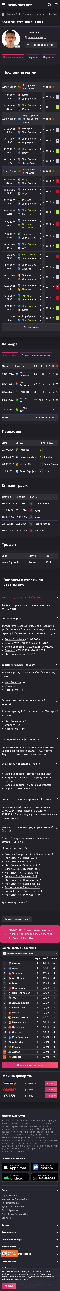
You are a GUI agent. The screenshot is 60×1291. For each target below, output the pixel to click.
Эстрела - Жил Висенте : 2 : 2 (22, 887)
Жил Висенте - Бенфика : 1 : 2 (22, 883)
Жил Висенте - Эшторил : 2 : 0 (22, 865)
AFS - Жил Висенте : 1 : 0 (19, 861)
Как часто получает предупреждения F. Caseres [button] (27, 828)
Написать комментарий (17, 919)
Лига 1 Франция (10, 1210)
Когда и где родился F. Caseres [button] (21, 597)
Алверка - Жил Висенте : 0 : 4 (22, 869)
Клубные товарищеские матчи (30, 118)
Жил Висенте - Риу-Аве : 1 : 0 (22, 894)
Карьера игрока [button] (12, 618)
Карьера (33, 57)
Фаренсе (10, 650)
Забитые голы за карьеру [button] (18, 664)
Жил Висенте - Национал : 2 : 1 (23, 880)
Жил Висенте (13, 654)
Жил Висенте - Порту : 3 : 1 (21, 857)
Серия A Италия (10, 1195)
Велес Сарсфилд (15, 639)
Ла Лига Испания (11, 1203)
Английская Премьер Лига (15, 1199)
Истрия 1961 (12, 643)
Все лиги (6, 1218)
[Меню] (3, 4)
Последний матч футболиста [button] (20, 739)
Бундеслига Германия (13, 1206)
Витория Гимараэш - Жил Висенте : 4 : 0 (29, 854)
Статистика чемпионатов (36, 355)
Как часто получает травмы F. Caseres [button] (26, 799)
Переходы (48, 57)
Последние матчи (13, 57)
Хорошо (9, 1285)
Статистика (9, 355)
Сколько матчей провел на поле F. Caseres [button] (24, 702)
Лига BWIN (28, 88)
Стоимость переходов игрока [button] (21, 763)
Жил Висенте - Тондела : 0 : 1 (22, 872)
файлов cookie (21, 1279)
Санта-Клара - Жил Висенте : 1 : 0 (25, 891)
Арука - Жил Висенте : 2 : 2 (21, 876)
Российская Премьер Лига (15, 1214)
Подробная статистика (30, 1065)
